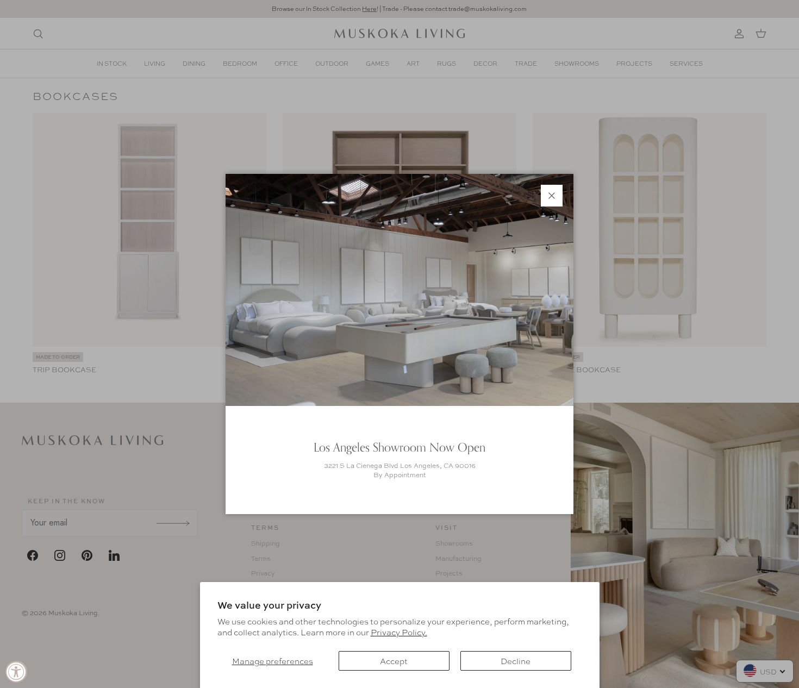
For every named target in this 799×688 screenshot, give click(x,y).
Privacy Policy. (399, 632)
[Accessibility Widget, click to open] (16, 672)
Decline (515, 661)
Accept (394, 661)
